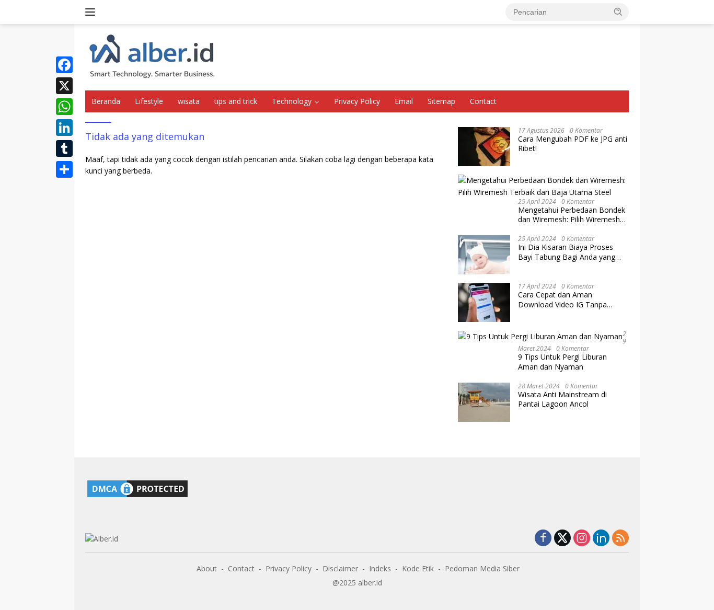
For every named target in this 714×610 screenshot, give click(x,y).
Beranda (105, 101)
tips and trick (235, 101)
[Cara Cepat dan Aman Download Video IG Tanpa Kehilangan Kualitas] (484, 302)
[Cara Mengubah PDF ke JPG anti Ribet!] (484, 146)
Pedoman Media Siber (482, 568)
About (207, 568)
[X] (64, 85)
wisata (189, 101)
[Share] (64, 169)
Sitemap (441, 101)
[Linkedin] (601, 539)
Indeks (380, 568)
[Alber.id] (152, 56)
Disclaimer (340, 568)
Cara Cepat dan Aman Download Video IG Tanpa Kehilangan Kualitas (562, 299)
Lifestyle (149, 101)
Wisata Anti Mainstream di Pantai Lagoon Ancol (562, 399)
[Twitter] (562, 539)
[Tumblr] (64, 148)
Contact (483, 101)
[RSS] (620, 539)
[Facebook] (64, 64)
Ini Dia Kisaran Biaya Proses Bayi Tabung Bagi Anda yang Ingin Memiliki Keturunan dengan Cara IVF (573, 252)
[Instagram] (581, 539)
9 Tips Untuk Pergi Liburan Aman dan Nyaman (562, 361)
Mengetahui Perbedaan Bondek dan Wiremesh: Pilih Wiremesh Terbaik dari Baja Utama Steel (571, 214)
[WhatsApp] (64, 106)
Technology (292, 101)
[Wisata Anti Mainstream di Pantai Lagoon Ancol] (484, 402)
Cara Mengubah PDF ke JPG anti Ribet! (572, 143)
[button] (618, 11)
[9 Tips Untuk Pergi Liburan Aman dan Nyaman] (540, 336)
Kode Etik (418, 568)
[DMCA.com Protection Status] (137, 487)
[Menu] (92, 12)
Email (404, 101)
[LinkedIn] (64, 127)
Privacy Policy (357, 101)
